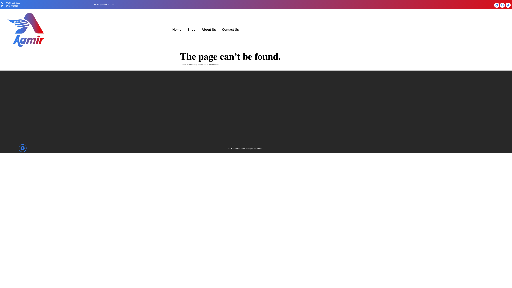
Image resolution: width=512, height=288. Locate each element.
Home (176, 29)
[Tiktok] (508, 5)
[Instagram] (502, 5)
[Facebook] (496, 5)
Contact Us (230, 29)
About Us (209, 29)
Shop (191, 29)
